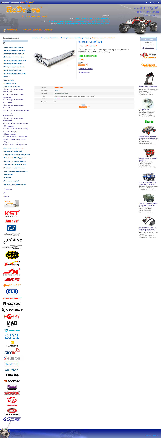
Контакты (37, 30)
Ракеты (6, 77)
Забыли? (30, 2)
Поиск (6, 196)
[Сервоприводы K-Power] (12, 287)
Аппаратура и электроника (13, 151)
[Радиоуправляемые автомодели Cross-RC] (12, 300)
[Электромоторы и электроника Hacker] (12, 390)
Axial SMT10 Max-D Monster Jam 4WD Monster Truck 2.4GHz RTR (149, 137)
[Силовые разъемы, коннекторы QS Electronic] (12, 231)
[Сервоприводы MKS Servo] (12, 281)
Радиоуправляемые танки (12, 70)
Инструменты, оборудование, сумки (16, 171)
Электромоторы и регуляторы (14, 168)
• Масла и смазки (9, 134)
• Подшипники (9, 126)
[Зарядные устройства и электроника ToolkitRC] (12, 366)
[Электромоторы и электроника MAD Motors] (12, 327)
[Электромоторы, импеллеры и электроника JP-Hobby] (12, 319)
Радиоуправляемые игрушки (13, 63)
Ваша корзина (148, 39)
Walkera (57, 90)
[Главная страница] (146, 2)
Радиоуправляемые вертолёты (14, 54)
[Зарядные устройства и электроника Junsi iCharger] (12, 360)
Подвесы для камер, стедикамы (15, 161)
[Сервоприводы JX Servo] (12, 276)
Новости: (105, 16)
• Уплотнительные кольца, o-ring (15, 129)
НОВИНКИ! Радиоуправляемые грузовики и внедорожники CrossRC (83, 23)
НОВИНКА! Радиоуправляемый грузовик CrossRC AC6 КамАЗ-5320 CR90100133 (79, 21)
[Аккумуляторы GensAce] (12, 236)
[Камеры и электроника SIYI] (12, 339)
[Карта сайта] (150, 2)
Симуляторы (8, 174)
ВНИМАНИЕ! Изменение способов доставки (93, 18)
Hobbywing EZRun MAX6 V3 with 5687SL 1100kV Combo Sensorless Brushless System (147, 229)
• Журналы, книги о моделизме (15, 144)
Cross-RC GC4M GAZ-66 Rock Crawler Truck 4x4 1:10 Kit (148, 204)
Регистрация (12, 30)
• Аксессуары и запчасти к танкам (16, 110)
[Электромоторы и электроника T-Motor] (12, 306)
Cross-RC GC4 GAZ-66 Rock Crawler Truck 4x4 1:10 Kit (147, 183)
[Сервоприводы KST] (12, 217)
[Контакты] (154, 2)
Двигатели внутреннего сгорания (15, 164)
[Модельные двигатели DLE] (12, 294)
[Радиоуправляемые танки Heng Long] (12, 406)
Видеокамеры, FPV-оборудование (15, 158)
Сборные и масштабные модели (15, 184)
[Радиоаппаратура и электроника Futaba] (12, 377)
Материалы (8, 177)
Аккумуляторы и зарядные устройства (17, 154)
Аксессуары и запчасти (12, 86)
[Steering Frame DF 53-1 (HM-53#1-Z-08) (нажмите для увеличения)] (54, 75)
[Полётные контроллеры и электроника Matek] (12, 346)
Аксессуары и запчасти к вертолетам (75, 38)
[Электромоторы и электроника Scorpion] (12, 259)
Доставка (49, 30)
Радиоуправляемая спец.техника (15, 73)
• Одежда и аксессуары (11, 142)
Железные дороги (10, 83)
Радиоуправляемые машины (13, 47)
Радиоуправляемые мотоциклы (14, 67)
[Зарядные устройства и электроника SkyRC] (12, 354)
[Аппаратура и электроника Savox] (12, 383)
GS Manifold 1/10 (144, 109)
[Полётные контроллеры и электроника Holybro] (12, 332)
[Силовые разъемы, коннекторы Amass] (12, 223)
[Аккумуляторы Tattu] (12, 244)
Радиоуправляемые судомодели (15, 60)
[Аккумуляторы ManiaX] (12, 249)
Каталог (27, 30)
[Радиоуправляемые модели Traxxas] (12, 395)
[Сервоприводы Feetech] (12, 267)
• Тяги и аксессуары (10, 131)
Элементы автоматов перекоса (103, 38)
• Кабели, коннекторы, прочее (14, 139)
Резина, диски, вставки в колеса (14, 148)
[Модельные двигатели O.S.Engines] (12, 420)
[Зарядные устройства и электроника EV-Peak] (12, 371)
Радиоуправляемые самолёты (14, 50)
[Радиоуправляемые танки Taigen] (12, 416)
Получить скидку (84, 72)
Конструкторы (9, 80)
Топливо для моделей (11, 181)
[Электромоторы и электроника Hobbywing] (12, 312)
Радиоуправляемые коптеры (13, 57)
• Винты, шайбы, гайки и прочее (15, 123)
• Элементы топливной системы (15, 137)
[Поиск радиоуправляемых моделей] (158, 2)
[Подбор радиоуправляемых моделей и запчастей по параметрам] (11, 207)
